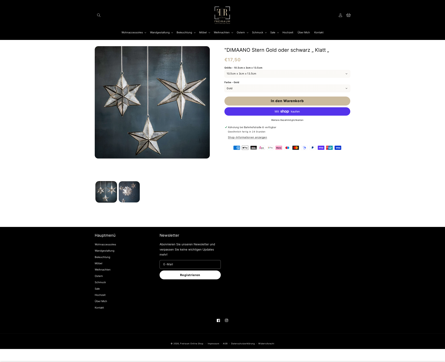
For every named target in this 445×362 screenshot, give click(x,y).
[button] (99, 15)
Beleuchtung (102, 257)
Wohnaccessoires (105, 244)
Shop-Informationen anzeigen (247, 137)
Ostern (99, 276)
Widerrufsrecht (266, 343)
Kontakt (99, 307)
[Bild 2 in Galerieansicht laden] (129, 191)
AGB (225, 343)
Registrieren (190, 275)
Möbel (98, 263)
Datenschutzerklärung (243, 343)
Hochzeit (100, 295)
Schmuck (100, 282)
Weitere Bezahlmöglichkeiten (287, 120)
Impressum (213, 343)
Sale (97, 288)
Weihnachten (103, 269)
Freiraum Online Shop (191, 343)
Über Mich (101, 301)
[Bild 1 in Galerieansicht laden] (106, 191)
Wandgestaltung (104, 250)
